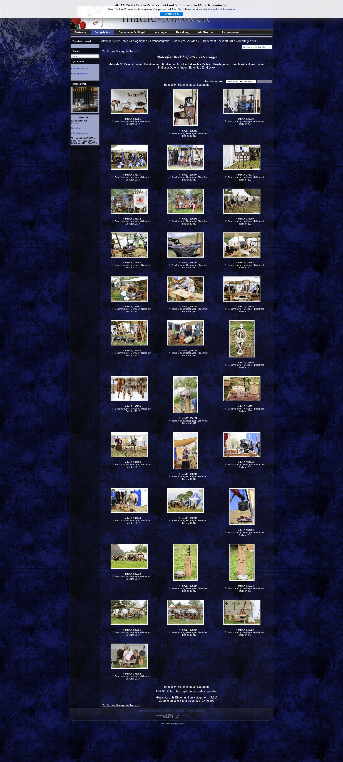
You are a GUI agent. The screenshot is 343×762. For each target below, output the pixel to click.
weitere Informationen (224, 9)
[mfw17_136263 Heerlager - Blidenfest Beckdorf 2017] (242, 245)
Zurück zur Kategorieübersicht (121, 51)
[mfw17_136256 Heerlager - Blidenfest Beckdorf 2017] (242, 339)
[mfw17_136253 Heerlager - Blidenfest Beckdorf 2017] (129, 389)
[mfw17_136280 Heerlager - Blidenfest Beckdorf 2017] (186, 108)
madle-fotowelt (181, 715)
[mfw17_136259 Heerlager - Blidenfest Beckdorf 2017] (242, 289)
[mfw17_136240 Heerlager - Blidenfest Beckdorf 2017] (186, 501)
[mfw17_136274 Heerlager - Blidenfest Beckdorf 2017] (186, 158)
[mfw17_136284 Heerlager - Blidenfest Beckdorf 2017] (186, 613)
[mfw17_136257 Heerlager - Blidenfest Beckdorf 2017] (186, 333)
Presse (75, 123)
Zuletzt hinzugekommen (182, 691)
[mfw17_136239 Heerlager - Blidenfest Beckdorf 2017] (242, 507)
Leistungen (161, 32)
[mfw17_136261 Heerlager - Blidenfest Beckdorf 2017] (186, 289)
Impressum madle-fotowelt (149, 711)
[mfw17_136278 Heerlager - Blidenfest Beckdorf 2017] (242, 102)
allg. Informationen (80, 133)
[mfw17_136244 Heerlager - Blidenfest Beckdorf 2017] (242, 445)
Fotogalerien (102, 32)
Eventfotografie (159, 41)
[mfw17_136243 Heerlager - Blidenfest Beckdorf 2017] (129, 501)
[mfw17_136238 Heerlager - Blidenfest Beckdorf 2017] (129, 557)
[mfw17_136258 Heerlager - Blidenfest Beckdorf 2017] (129, 333)
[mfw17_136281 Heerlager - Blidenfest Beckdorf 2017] (129, 102)
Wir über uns (205, 32)
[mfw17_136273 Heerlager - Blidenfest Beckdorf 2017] (242, 158)
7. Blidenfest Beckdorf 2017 (217, 41)
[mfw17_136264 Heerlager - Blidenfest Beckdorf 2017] (186, 245)
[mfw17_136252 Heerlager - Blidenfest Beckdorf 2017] (186, 395)
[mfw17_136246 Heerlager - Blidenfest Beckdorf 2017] (186, 451)
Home (124, 41)
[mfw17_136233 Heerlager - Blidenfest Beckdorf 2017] (242, 563)
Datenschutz (168, 711)
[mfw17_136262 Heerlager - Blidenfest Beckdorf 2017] (129, 289)
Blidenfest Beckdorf (184, 41)
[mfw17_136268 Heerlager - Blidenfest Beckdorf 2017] (129, 245)
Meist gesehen (209, 691)
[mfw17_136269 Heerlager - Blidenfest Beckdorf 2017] (242, 202)
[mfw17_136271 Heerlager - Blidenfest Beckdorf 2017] (186, 202)
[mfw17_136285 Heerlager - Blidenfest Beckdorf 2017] (129, 613)
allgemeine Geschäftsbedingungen (190, 711)
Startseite (80, 32)
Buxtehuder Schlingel (132, 32)
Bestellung (182, 32)
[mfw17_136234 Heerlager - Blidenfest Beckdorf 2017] (186, 563)
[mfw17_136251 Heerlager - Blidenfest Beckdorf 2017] (242, 389)
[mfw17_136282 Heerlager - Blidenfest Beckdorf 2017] (129, 657)
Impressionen (230, 32)
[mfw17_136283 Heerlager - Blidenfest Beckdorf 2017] (242, 613)
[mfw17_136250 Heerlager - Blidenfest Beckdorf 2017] (129, 445)
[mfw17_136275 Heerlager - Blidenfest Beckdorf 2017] (129, 158)
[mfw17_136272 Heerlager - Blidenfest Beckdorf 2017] (129, 202)
